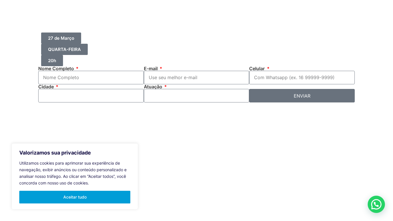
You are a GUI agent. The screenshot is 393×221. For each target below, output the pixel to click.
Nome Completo (56, 68)
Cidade (46, 86)
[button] (376, 204)
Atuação (153, 86)
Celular (257, 68)
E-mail (151, 68)
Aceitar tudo (75, 197)
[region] (75, 176)
